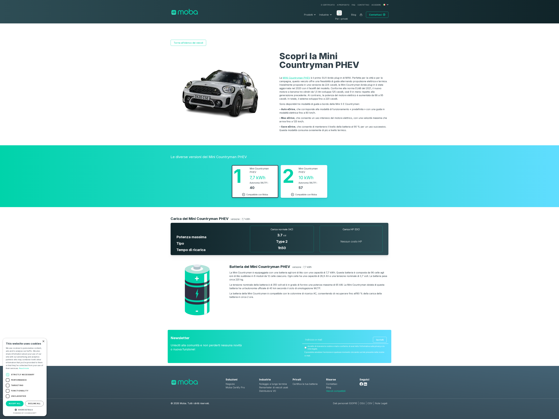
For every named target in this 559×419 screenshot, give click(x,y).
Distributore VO (267, 390)
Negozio (230, 383)
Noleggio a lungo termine (273, 383)
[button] (25, 409)
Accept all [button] (15, 403)
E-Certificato (328, 5)
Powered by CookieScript (24, 413)
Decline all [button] (34, 403)
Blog (353, 14)
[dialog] (25, 377)
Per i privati (341, 18)
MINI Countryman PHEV (296, 77)
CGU (362, 403)
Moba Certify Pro (235, 387)
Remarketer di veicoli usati (273, 387)
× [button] (43, 341)
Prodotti (308, 14)
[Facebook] (361, 384)
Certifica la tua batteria (305, 383)
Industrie (324, 14)
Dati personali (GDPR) (345, 403)
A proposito (343, 5)
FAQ (353, 5)
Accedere (376, 5)
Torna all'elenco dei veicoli (188, 42)
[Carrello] (361, 14)
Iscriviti (380, 339)
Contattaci (363, 5)
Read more (24, 368)
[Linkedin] (365, 384)
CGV (369, 403)
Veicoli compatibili (335, 390)
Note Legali (381, 403)
